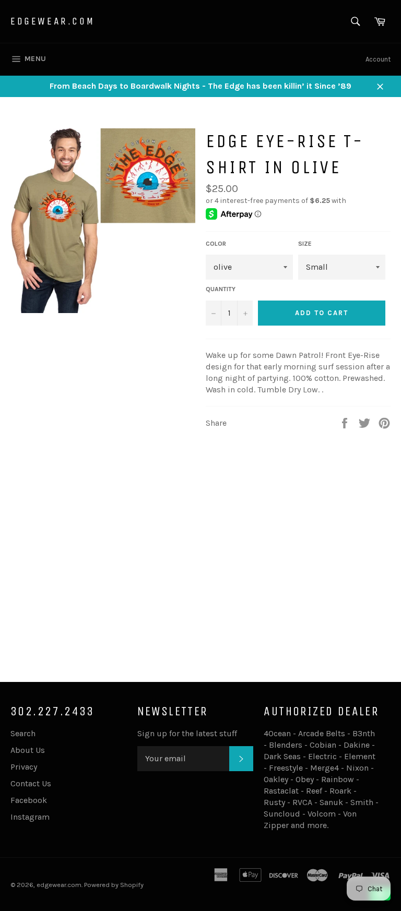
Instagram (30, 817)
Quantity (220, 289)
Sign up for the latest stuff (187, 733)
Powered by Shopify (114, 885)
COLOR (216, 243)
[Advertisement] (200, 586)
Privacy (23, 767)
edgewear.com (52, 21)
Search (23, 733)
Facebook (28, 800)
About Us (27, 750)
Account (378, 59)
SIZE (305, 243)
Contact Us (30, 783)
